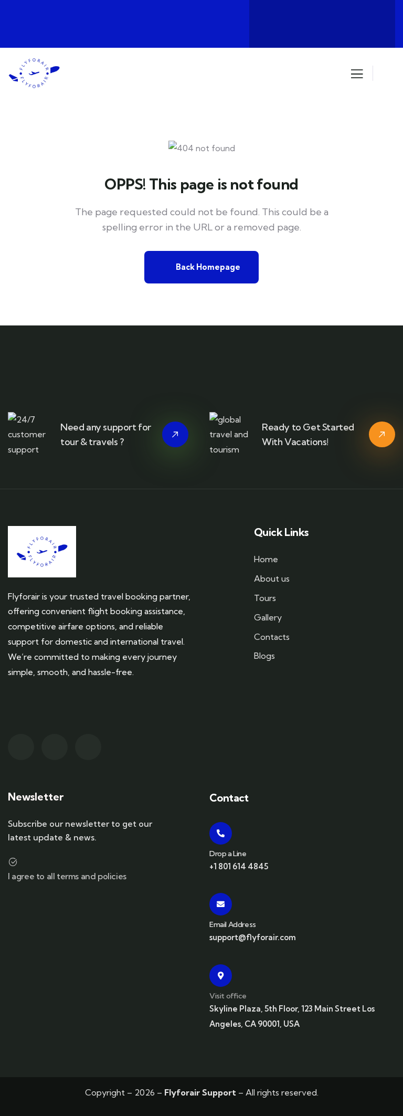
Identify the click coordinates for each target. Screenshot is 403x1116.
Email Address (232, 924)
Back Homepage (207, 267)
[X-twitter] (281, 21)
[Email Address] (220, 904)
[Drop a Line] (220, 833)
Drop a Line (228, 853)
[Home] (34, 73)
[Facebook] (322, 21)
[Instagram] (364, 21)
